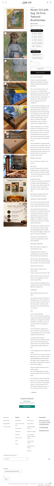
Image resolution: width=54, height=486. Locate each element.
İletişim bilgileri (48, 485)
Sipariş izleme (30, 423)
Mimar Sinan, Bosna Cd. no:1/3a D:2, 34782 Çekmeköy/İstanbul (44, 422)
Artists (16, 444)
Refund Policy (6, 420)
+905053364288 (43, 427)
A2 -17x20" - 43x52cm (37, 36)
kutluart (12, 483)
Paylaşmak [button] (34, 392)
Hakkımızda (17, 431)
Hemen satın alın (40, 72)
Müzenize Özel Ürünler (30, 442)
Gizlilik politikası (41, 483)
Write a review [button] (27, 406)
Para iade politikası (33, 483)
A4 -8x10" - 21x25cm (37, 30)
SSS (16, 440)
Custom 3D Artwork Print (19, 424)
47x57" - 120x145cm (36, 46)
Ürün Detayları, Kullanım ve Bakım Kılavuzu (31, 436)
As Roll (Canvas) (36, 51)
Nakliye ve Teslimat (31, 431)
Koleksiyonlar (18, 420)
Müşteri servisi (30, 420)
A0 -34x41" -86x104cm (37, 43)
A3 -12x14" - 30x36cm (37, 33)
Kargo (31, 25)
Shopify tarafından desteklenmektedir (21, 483)
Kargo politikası (41, 485)
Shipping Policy (6, 423)
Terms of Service (7, 426)
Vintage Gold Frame (36, 54)
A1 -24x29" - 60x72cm (37, 40)
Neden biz (17, 434)
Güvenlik (29, 450)
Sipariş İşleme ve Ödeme (31, 446)
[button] (2, 2)
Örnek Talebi (18, 428)
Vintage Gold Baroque (37, 58)
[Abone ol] (26, 459)
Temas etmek (18, 437)
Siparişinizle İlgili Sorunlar (31, 427)
